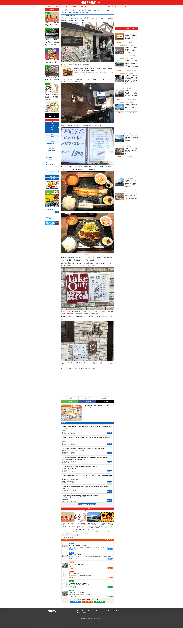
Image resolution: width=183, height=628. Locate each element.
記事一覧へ (87, 398)
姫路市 (47, 169)
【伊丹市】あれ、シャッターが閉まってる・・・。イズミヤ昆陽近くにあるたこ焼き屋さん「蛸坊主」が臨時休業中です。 (131, 93)
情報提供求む (92, 611)
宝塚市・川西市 (49, 157)
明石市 (47, 167)
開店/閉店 (74, 6)
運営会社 (85, 611)
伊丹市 (99, 2)
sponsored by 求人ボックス (77, 422)
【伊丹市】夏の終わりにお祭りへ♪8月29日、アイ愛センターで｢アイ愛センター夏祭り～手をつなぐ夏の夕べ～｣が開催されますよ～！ (52, 42)
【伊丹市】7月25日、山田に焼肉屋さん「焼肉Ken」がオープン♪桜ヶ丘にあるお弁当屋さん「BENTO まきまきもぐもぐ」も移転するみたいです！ (131, 183)
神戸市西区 (48, 153)
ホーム (79, 611)
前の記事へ (70, 398)
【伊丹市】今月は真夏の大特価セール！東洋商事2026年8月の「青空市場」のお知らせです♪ (52, 61)
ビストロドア (63, 535)
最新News (58, 6)
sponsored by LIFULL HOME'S (105, 539)
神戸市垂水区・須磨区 (50, 150)
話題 (109, 6)
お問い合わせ (113, 611)
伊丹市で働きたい (66, 422)
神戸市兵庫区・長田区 (50, 148)
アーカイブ (133, 6)
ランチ (68, 535)
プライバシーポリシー (123, 611)
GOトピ (49, 6)
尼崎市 (47, 162)
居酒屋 (76, 535)
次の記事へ (104, 398)
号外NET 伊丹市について (84, 612)
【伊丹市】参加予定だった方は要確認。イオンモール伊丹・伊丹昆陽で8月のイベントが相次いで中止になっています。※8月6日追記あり (131, 37)
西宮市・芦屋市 (49, 160)
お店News (83, 6)
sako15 (71, 537)
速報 (125, 6)
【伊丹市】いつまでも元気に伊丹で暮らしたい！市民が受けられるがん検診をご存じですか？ (52, 24)
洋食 (79, 535)
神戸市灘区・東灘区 (50, 146)
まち (102, 6)
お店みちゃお (94, 6)
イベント (117, 6)
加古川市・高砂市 (49, 164)
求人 (66, 6)
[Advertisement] (126, 18)
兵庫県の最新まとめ (50, 143)
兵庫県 (73, 15)
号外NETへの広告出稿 (103, 611)
